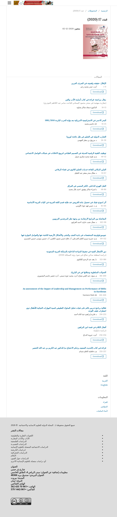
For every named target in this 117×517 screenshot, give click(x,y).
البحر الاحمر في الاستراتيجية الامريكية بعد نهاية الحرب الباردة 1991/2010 (75, 120)
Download (97, 92)
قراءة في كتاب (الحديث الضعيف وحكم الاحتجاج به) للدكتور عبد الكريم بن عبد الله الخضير (69, 348)
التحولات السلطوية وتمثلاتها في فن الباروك (88, 272)
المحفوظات (92, 11)
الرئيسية (104, 11)
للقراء (105, 402)
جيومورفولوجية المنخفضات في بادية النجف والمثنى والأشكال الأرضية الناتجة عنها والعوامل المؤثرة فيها (63, 235)
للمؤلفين (104, 406)
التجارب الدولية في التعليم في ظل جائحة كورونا (86, 136)
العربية (105, 380)
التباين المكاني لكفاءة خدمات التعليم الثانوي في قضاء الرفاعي (80, 169)
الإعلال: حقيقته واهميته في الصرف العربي (88, 83)
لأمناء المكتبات (102, 411)
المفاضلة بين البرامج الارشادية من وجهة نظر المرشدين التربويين (79, 218)
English (104, 385)
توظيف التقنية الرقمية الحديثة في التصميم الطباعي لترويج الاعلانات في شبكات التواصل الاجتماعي (65, 153)
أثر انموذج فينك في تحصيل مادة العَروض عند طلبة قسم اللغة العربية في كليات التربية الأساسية (66, 202)
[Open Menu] (9, 3)
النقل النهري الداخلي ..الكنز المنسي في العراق (86, 186)
